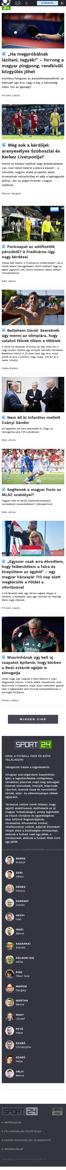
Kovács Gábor (10, 700)
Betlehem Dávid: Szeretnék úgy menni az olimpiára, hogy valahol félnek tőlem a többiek (31, 335)
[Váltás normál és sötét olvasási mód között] (27, 3)
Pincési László (11, 95)
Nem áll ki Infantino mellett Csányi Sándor (31, 420)
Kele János (8, 281)
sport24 (33, 744)
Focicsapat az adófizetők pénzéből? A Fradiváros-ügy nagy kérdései (28, 251)
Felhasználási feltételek (22, 1131)
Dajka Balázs (10, 368)
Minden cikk (33, 719)
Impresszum (12, 1122)
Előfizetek (47, 3)
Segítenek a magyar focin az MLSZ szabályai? (31, 492)
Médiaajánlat (13, 1149)
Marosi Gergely (11, 193)
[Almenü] (18, 3)
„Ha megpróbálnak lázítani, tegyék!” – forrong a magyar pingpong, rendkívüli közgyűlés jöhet (33, 63)
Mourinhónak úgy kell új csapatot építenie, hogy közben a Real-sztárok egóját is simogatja (31, 665)
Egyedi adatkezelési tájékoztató (27, 1140)
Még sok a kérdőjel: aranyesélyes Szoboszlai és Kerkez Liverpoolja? (31, 151)
